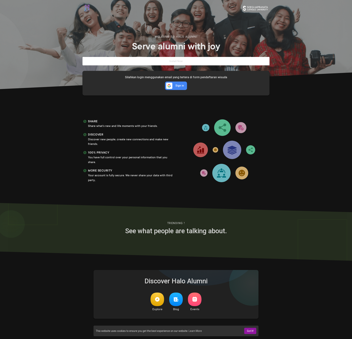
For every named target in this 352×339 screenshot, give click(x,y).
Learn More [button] (195, 330)
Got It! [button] (250, 330)
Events (194, 309)
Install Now (176, 61)
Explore (157, 309)
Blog (176, 309)
